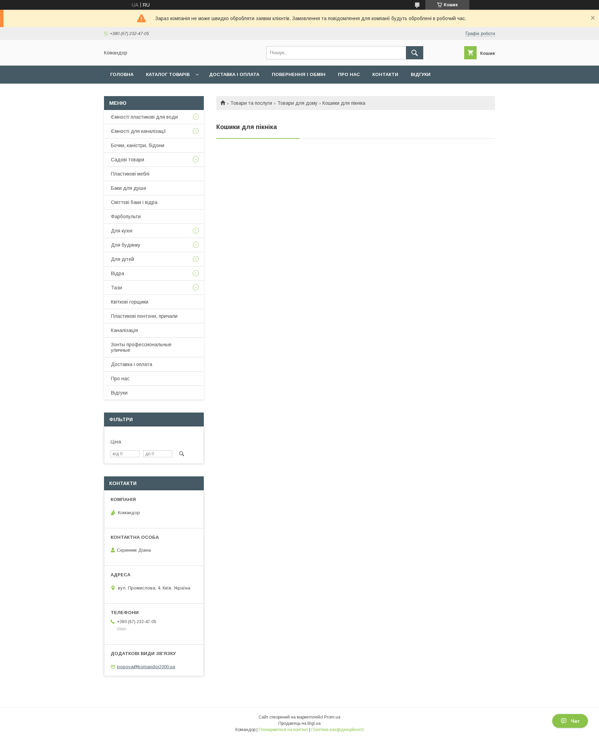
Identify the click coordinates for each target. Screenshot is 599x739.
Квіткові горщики (129, 302)
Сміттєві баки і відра (134, 202)
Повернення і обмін (298, 74)
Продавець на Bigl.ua (299, 723)
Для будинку (125, 245)
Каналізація (124, 330)
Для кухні (121, 230)
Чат (575, 721)
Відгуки (421, 74)
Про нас (349, 74)
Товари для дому (297, 103)
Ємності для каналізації (138, 131)
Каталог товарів (168, 74)
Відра (117, 273)
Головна (121, 74)
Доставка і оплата (234, 74)
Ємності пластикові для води (144, 117)
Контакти (385, 74)
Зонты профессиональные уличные (141, 347)
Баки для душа (128, 188)
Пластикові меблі (130, 174)
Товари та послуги (251, 103)
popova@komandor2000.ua (146, 666)
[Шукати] (414, 52)
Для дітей (122, 259)
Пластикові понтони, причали (144, 316)
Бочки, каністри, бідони (137, 145)
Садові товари (127, 159)
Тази (116, 287)
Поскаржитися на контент (283, 729)
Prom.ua (332, 717)
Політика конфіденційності (337, 729)
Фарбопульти (126, 216)
